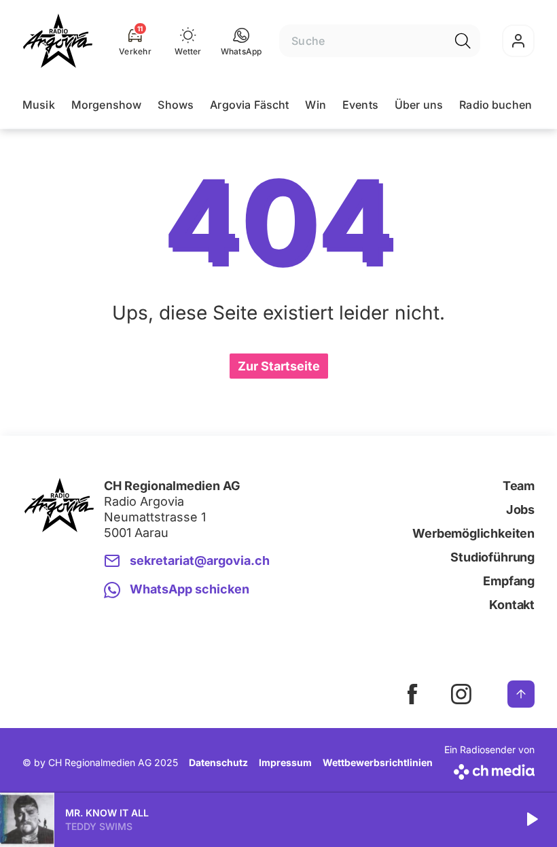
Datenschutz (218, 762)
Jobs (520, 509)
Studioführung (492, 557)
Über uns (419, 104)
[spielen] (531, 819)
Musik (38, 104)
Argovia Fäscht (249, 104)
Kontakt (512, 605)
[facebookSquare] (412, 694)
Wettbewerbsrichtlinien (378, 762)
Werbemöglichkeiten (473, 533)
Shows (176, 104)
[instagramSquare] (461, 694)
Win (315, 104)
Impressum (285, 762)
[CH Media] (489, 769)
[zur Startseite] (57, 41)
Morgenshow (106, 104)
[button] (241, 40)
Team (519, 486)
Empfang (509, 581)
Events (360, 104)
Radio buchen (495, 104)
